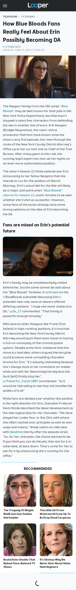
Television (10, 17)
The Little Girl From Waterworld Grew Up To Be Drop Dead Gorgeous (55, 513)
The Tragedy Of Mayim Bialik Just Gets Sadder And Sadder (19, 513)
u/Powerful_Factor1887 (20, 381)
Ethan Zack (13, 46)
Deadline (16, 432)
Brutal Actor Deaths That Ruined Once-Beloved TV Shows (19, 563)
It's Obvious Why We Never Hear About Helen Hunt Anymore (55, 563)
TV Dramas (28, 17)
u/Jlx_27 (15, 311)
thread (53, 292)
